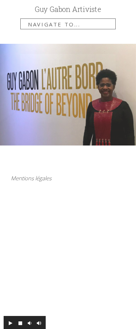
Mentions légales (31, 178)
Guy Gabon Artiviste (68, 9)
